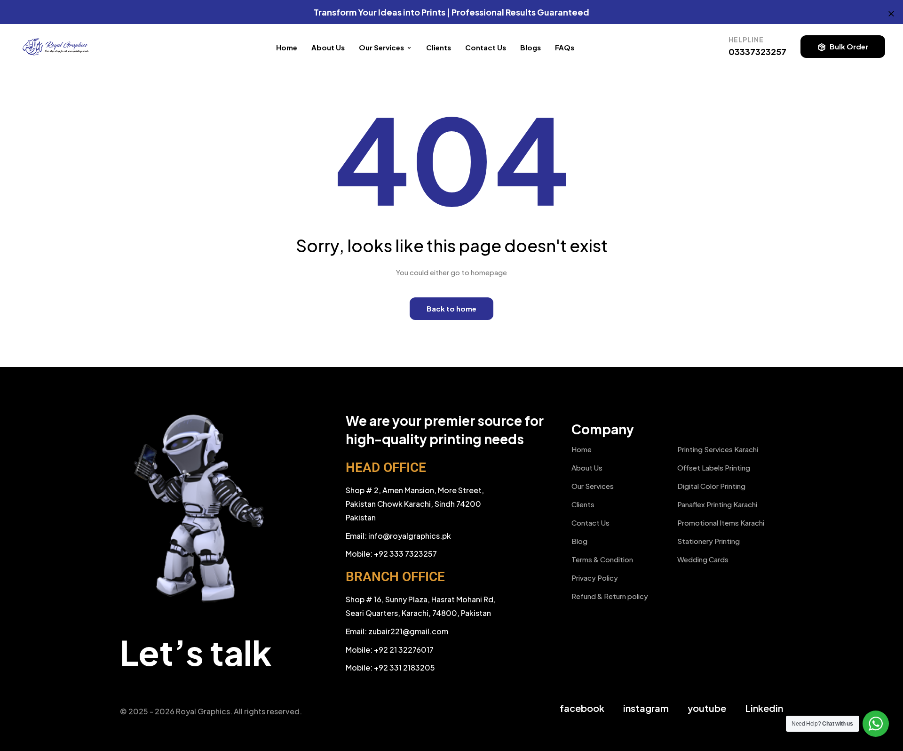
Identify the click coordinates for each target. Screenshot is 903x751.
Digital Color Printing (711, 485)
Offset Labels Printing (713, 467)
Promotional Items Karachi (720, 522)
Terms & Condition (602, 559)
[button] (842, 46)
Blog (579, 540)
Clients (438, 47)
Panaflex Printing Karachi (717, 504)
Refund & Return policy (609, 595)
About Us (328, 47)
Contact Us (485, 47)
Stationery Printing (708, 540)
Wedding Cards (703, 559)
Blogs (530, 47)
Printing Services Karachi (717, 449)
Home (286, 47)
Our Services (592, 485)
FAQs (564, 47)
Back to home (451, 308)
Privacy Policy (594, 577)
